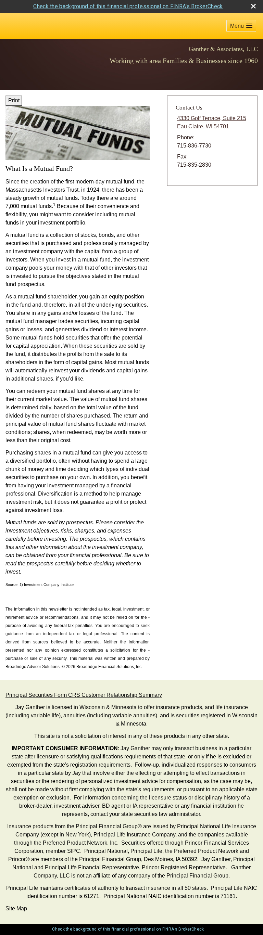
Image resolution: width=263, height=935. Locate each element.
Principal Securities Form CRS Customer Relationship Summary (83, 695)
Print (14, 100)
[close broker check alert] (253, 6)
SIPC (73, 851)
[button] (241, 26)
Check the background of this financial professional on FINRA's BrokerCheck (128, 6)
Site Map (16, 908)
